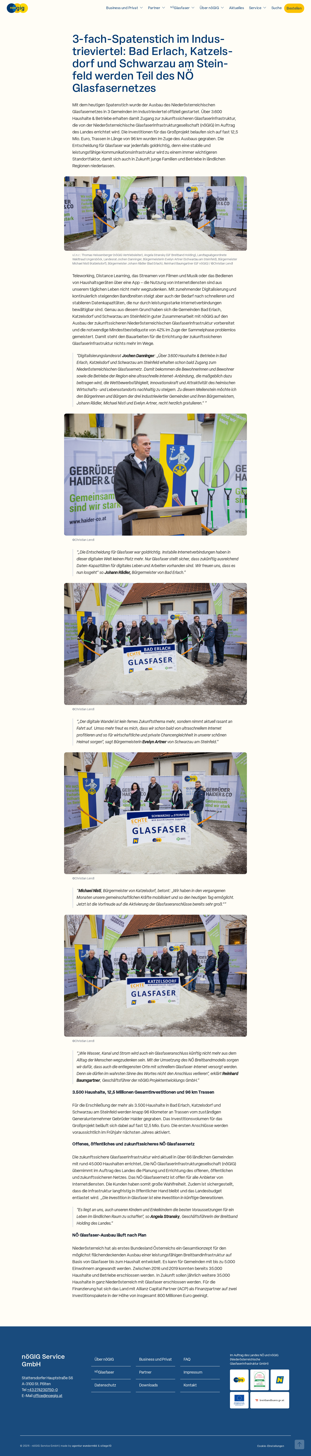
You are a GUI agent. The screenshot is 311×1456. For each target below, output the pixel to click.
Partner (154, 8)
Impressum (193, 1373)
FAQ (187, 1360)
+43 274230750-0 (42, 1390)
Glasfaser (180, 8)
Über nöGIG (209, 8)
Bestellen (294, 8)
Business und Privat (122, 8)
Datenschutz (105, 1385)
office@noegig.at (47, 1396)
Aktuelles (236, 8)
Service (255, 8)
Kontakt (190, 1385)
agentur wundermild (84, 1446)
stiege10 (105, 1446)
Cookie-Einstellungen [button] (270, 1446)
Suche (276, 8)
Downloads (148, 1385)
